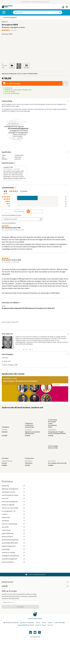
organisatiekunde (8, 533)
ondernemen (6, 530)
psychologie (6, 549)
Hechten (4, 463)
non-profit (5, 527)
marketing (5, 521)
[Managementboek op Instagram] (39, 632)
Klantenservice (7, 582)
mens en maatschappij (9, 524)
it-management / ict (8, 511)
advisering (5, 486)
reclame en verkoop (8, 552)
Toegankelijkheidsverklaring (25, 625)
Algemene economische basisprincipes (32, 432)
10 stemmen (13, 30)
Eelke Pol (5, 22)
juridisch (5, 514)
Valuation (5, 432)
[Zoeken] (60, 12)
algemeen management (10, 489)
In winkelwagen (13, 83)
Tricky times (29, 463)
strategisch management (10, 556)
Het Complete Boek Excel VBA (57, 463)
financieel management (10, 501)
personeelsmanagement (10, 540)
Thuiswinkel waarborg (12, 622)
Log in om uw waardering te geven (11, 215)
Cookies (50, 622)
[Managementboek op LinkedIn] (30, 632)
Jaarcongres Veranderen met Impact (20, 381)
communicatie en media (10, 495)
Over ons (50, 625)
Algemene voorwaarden (27, 622)
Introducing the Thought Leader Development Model (57, 432)
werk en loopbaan (8, 562)
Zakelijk (5, 586)
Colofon (38, 622)
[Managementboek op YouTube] (35, 632)
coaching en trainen (8, 492)
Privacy (44, 622)
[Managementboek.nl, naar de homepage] (7, 8)
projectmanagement (9, 546)
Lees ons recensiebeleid (9, 223)
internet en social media (10, 508)
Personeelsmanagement (10, 17)
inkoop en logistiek (8, 505)
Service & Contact (41, 625)
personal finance (7, 536)
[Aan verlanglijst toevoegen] (65, 83)
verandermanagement (9, 559)
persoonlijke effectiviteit (10, 543)
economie (5, 498)
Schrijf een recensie (10, 219)
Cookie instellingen (59, 622)
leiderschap (6, 517)
